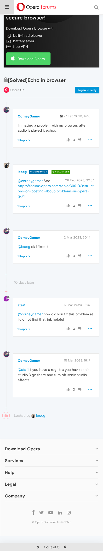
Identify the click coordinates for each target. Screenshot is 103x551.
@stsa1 (23, 369)
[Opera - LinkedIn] (60, 512)
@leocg (24, 247)
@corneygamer (30, 181)
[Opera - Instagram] (68, 512)
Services (14, 460)
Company (15, 495)
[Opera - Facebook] (33, 512)
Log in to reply (87, 90)
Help (9, 472)
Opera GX (17, 90)
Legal (10, 484)
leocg (22, 172)
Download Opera (31, 59)
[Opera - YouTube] (51, 512)
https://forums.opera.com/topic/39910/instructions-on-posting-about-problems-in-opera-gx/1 (56, 191)
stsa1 (21, 305)
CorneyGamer (29, 116)
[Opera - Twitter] (41, 512)
